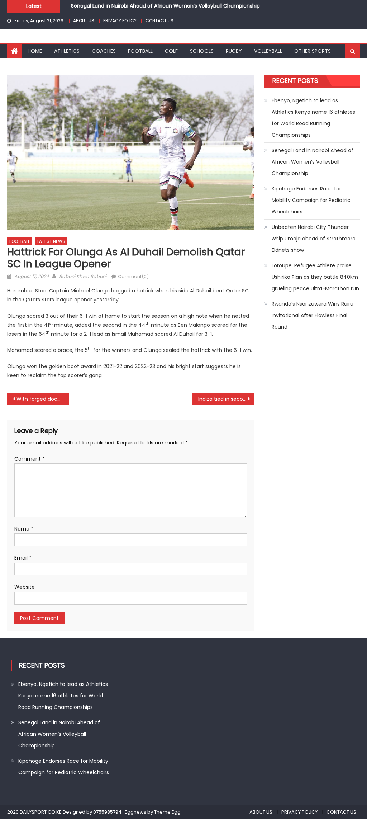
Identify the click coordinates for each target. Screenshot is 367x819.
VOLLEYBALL (268, 51)
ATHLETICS (67, 51)
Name (23, 528)
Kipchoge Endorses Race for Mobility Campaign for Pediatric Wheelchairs (311, 200)
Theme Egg (167, 812)
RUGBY (234, 51)
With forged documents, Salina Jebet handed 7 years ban (42, 399)
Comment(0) (133, 276)
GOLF (171, 51)
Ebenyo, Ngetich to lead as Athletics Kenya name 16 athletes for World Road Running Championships (313, 117)
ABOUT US (83, 21)
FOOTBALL (140, 51)
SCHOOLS (202, 51)
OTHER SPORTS (312, 51)
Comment (29, 458)
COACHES (104, 51)
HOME (35, 51)
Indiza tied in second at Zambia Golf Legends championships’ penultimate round (226, 399)
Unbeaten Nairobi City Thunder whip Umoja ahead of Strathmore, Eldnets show (314, 238)
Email (23, 557)
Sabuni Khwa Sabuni (82, 276)
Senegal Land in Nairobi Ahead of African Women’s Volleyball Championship (165, 5)
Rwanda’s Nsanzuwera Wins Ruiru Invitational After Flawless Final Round (312, 315)
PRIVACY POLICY (120, 21)
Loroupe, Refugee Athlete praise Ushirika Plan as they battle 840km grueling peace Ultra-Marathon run (315, 277)
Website (24, 586)
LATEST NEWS (51, 241)
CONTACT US (159, 21)
